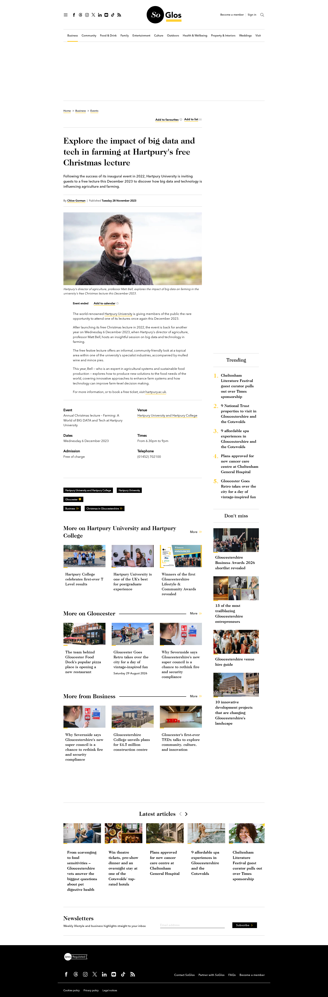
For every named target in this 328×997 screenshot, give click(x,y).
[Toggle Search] (262, 15)
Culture (158, 35)
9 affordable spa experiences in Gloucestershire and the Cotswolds (238, 439)
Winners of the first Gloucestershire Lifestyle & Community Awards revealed (179, 584)
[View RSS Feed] (119, 15)
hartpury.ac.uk (155, 392)
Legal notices (109, 990)
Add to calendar (104, 303)
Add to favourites (167, 119)
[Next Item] (186, 814)
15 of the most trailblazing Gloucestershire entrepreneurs (229, 613)
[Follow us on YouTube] (106, 15)
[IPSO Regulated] (77, 956)
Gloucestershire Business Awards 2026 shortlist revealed (235, 562)
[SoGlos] (164, 15)
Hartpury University (118, 314)
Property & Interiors (223, 35)
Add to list (191, 119)
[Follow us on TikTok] (112, 15)
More (193, 532)
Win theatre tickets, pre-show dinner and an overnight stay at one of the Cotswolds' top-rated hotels (123, 868)
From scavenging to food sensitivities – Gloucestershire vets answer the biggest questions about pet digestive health (82, 871)
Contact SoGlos (184, 975)
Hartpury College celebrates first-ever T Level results (84, 579)
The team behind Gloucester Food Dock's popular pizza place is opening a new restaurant (83, 662)
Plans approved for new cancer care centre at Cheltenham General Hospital (239, 464)
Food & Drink (108, 35)
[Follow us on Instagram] (87, 15)
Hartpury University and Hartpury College (167, 415)
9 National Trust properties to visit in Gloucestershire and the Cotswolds (238, 413)
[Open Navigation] (65, 15)
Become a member (232, 14)
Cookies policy (71, 990)
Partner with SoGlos (212, 975)
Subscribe (242, 925)
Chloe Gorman (76, 200)
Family (125, 35)
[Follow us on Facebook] (74, 15)
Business (72, 35)
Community (89, 35)
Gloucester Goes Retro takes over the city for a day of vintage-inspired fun (238, 489)
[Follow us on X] (93, 15)
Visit (258, 35)
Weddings (245, 35)
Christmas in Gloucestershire (103, 508)
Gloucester (71, 499)
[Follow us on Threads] (80, 15)
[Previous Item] (180, 814)
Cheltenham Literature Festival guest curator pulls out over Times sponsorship (237, 386)
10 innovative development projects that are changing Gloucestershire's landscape (234, 712)
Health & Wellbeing (195, 35)
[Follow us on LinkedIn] (100, 15)
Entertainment (141, 35)
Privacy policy (91, 990)
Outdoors (173, 35)
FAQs (232, 975)
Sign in (252, 14)
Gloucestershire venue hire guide (234, 662)
